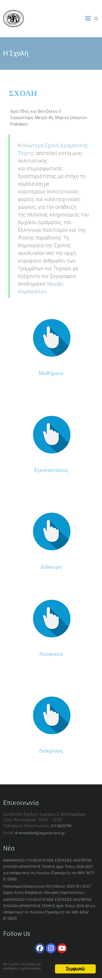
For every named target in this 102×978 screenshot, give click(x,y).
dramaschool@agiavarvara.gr (40, 833)
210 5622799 (60, 826)
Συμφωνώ (75, 968)
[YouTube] (62, 948)
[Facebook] (40, 948)
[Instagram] (51, 948)
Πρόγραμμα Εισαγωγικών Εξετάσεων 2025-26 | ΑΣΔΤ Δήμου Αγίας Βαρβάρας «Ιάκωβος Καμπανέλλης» (47, 889)
